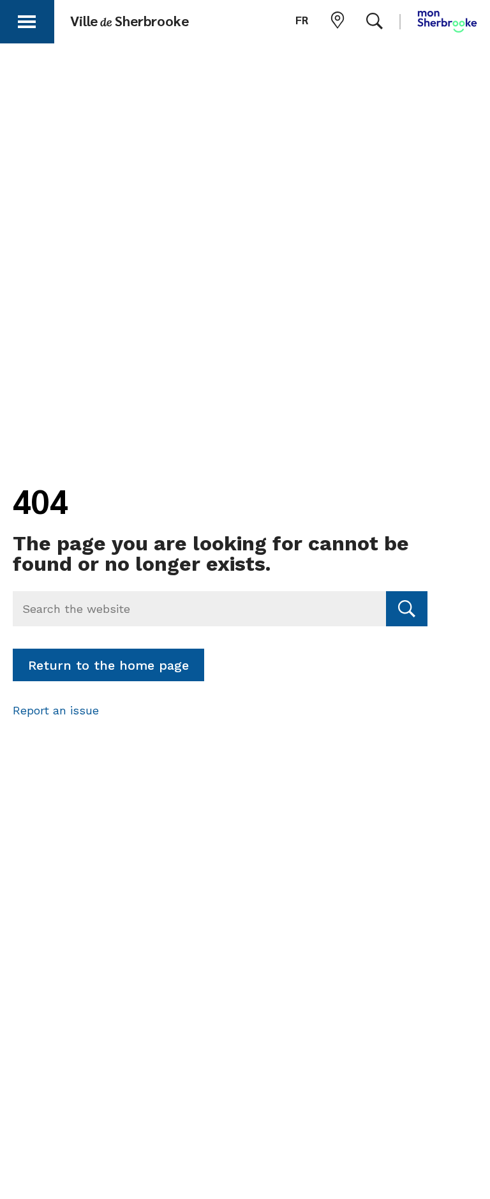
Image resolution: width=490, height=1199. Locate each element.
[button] (27, 19)
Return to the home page (108, 665)
